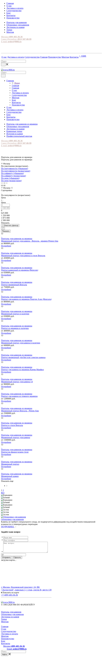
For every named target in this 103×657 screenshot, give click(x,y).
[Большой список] (4, 185)
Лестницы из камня (10, 617)
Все (2, 493)
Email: (17, 649)
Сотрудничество (8, 631)
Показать (6, 231)
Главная (15, 85)
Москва (12, 37)
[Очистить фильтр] (3, 228)
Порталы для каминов (11, 612)
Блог (3, 641)
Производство (7, 638)
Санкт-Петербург (16, 39)
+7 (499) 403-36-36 (9, 595)
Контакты (5, 643)
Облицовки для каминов (12, 519)
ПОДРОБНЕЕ (7, 526)
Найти (4, 654)
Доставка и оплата (9, 634)
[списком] (4, 183)
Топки (4, 619)
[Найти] (3, 64)
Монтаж (5, 621)
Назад (17, 83)
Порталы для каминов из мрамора (16, 238)
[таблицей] (6, 183)
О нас (3, 629)
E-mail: (11, 41)
